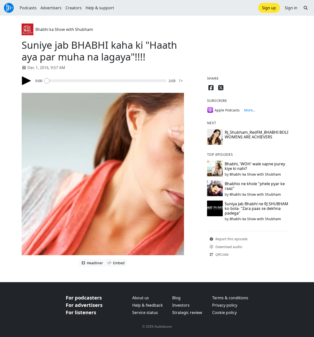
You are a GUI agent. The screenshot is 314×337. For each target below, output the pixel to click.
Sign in (291, 8)
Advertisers (51, 8)
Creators (73, 8)
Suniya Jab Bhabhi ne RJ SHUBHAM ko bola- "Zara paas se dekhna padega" (256, 208)
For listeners (81, 312)
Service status (145, 312)
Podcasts (28, 8)
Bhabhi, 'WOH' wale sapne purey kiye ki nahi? (255, 166)
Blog (176, 298)
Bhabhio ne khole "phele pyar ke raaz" (255, 186)
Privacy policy (224, 305)
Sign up (269, 8)
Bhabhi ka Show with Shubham (64, 29)
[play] (26, 80)
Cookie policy (224, 312)
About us (140, 298)
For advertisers (84, 305)
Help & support (100, 8)
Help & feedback (147, 305)
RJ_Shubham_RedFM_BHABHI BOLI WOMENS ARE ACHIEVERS (256, 135)
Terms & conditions (230, 298)
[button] (305, 8)
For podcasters (84, 297)
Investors (181, 305)
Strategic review (187, 312)
